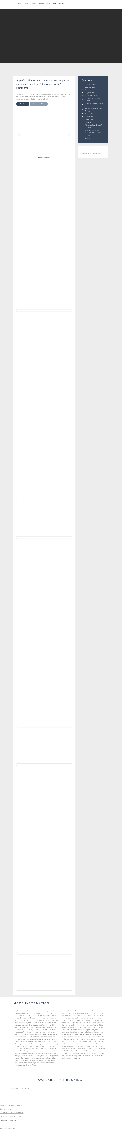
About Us (61, 3)
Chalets (26, 3)
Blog (54, 3)
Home (20, 3)
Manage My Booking (44, 3)
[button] (19, 134)
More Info (23, 104)
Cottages (33, 3)
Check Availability (38, 104)
